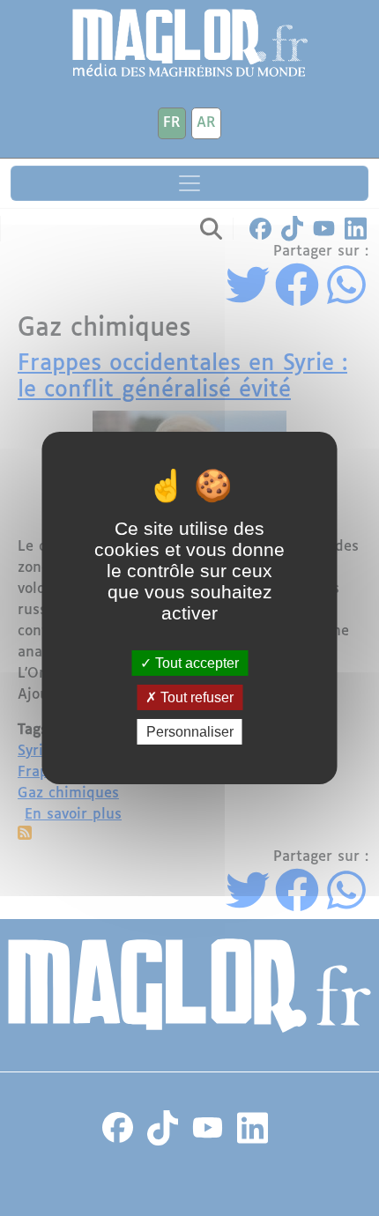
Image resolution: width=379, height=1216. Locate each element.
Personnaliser (190, 731)
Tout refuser (195, 697)
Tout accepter (195, 662)
